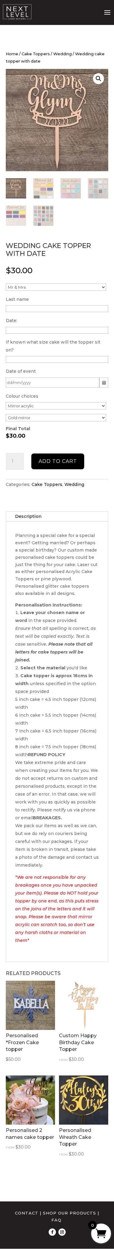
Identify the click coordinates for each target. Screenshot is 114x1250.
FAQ (56, 1220)
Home (12, 54)
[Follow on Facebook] (52, 1232)
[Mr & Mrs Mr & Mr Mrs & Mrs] (56, 287)
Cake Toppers (36, 54)
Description (28, 516)
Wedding (62, 54)
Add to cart (58, 461)
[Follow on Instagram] (62, 1232)
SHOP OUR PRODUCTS (69, 1213)
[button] (98, 78)
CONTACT (26, 1213)
